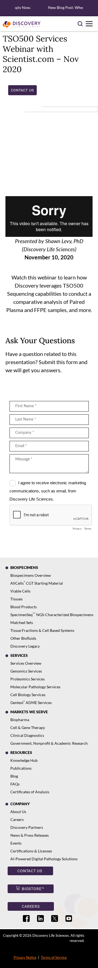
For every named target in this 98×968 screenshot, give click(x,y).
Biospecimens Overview (30, 575)
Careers (17, 819)
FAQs (15, 784)
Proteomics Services (27, 679)
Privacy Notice (25, 957)
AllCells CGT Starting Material (36, 583)
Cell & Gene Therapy (27, 727)
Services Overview (25, 663)
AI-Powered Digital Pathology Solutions (44, 858)
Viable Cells (20, 591)
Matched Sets (21, 622)
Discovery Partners (26, 827)
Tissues (16, 599)
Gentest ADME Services (31, 702)
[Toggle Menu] (89, 23)
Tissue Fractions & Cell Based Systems (42, 630)
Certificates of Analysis (29, 791)
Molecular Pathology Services (35, 686)
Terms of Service (54, 957)
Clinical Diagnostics (27, 735)
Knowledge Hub (24, 760)
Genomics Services (26, 671)
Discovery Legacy (25, 646)
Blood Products (23, 606)
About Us (18, 811)
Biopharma (19, 719)
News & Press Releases (29, 835)
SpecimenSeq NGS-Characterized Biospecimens (51, 614)
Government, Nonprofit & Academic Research (49, 743)
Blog (14, 776)
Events (16, 843)
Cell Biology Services (27, 694)
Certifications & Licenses (31, 851)
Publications (21, 768)
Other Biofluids (23, 638)
